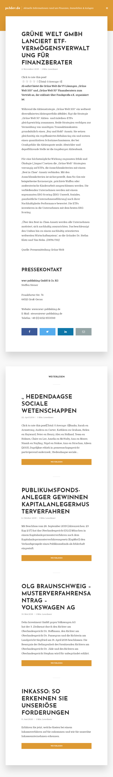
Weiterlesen (57, 462)
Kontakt (66, 8)
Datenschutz (95, 8)
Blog (54, 8)
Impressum (79, 8)
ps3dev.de (12, 8)
